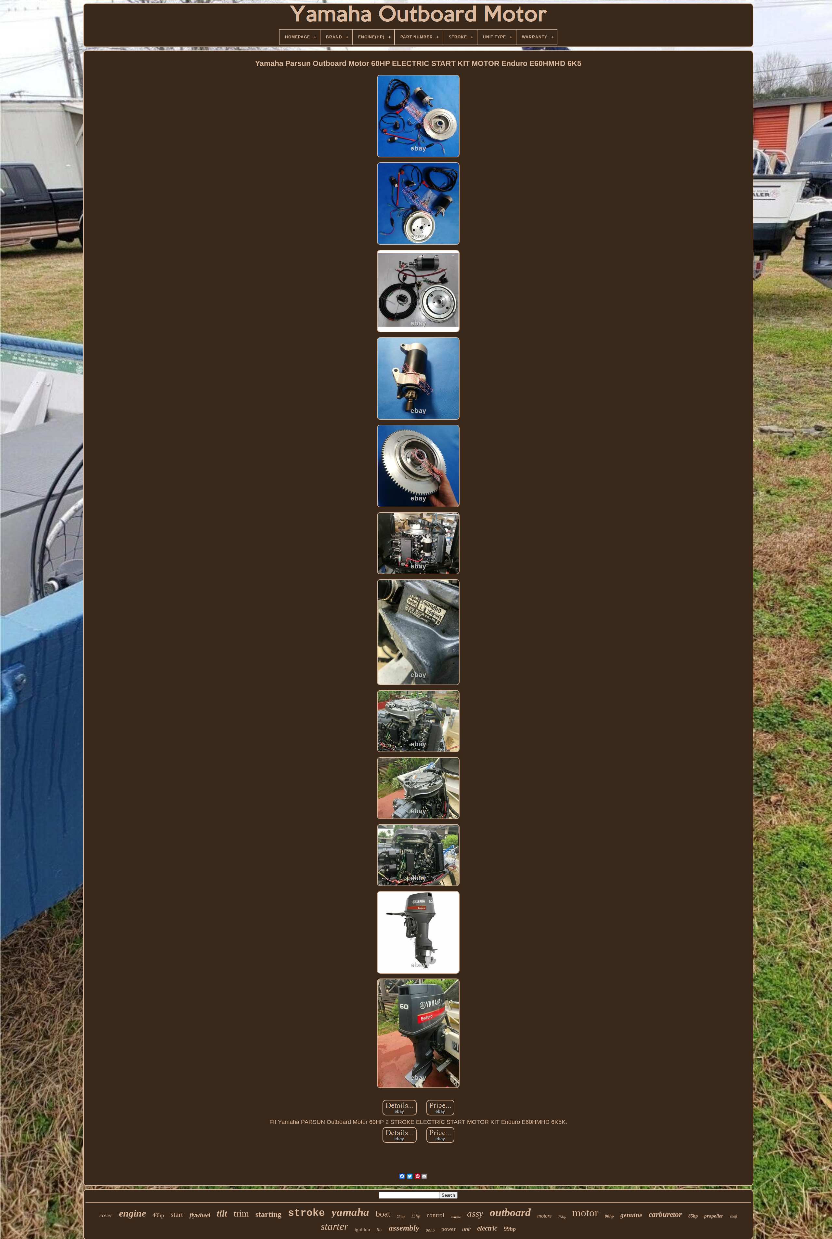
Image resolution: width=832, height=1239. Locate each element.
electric (487, 1228)
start (177, 1214)
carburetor (665, 1214)
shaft (733, 1216)
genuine (631, 1215)
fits (379, 1229)
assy (475, 1213)
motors (544, 1216)
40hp (158, 1215)
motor (585, 1213)
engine (132, 1213)
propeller (713, 1216)
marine (456, 1217)
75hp (562, 1217)
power (448, 1229)
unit (466, 1229)
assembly (404, 1227)
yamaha (350, 1212)
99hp (510, 1229)
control (435, 1215)
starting (268, 1214)
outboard (510, 1212)
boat (383, 1214)
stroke (306, 1213)
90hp (609, 1216)
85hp (693, 1216)
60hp (430, 1230)
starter (334, 1226)
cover (105, 1215)
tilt (222, 1214)
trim (241, 1213)
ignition (362, 1229)
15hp (415, 1216)
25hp (401, 1216)
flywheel (199, 1215)
